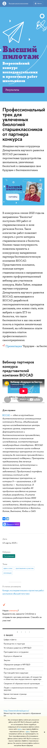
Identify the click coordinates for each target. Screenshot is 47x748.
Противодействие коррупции (16, 673)
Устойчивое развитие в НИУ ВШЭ (17, 648)
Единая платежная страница (15, 694)
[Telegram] (7, 518)
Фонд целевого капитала (14, 668)
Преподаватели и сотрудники (16, 652)
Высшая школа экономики (18, 3)
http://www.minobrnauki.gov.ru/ (16, 710)
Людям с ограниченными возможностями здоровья (21, 688)
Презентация (14, 346)
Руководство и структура (14, 643)
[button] (17, 632)
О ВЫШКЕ (8, 635)
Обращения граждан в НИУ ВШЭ (17, 664)
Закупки (7, 660)
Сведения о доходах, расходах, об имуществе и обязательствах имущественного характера (23, 678)
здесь (19, 729)
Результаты (12, 89)
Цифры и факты (10, 639)
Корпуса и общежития (13, 656)
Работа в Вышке (10, 698)
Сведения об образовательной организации (22, 683)
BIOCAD (6, 415)
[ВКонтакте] (4, 518)
